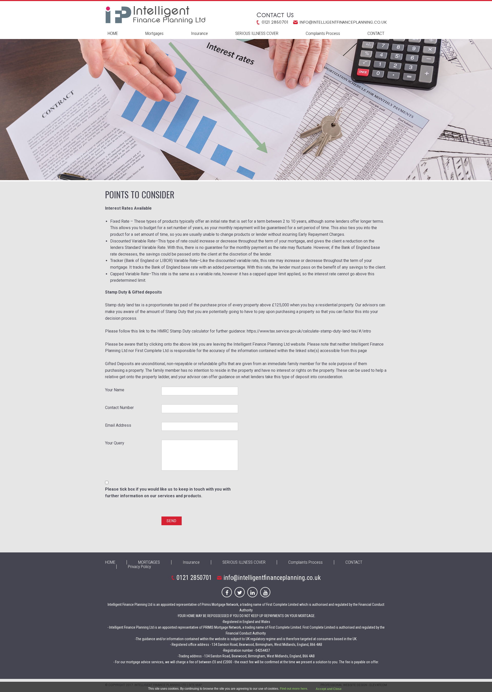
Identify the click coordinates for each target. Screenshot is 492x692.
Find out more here (293, 688)
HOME (113, 33)
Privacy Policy (139, 566)
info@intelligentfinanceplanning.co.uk (343, 22)
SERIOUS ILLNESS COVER (256, 33)
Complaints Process (323, 33)
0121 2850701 (275, 22)
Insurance (199, 33)
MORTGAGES (149, 562)
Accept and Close (329, 689)
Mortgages (154, 33)
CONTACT (375, 33)
